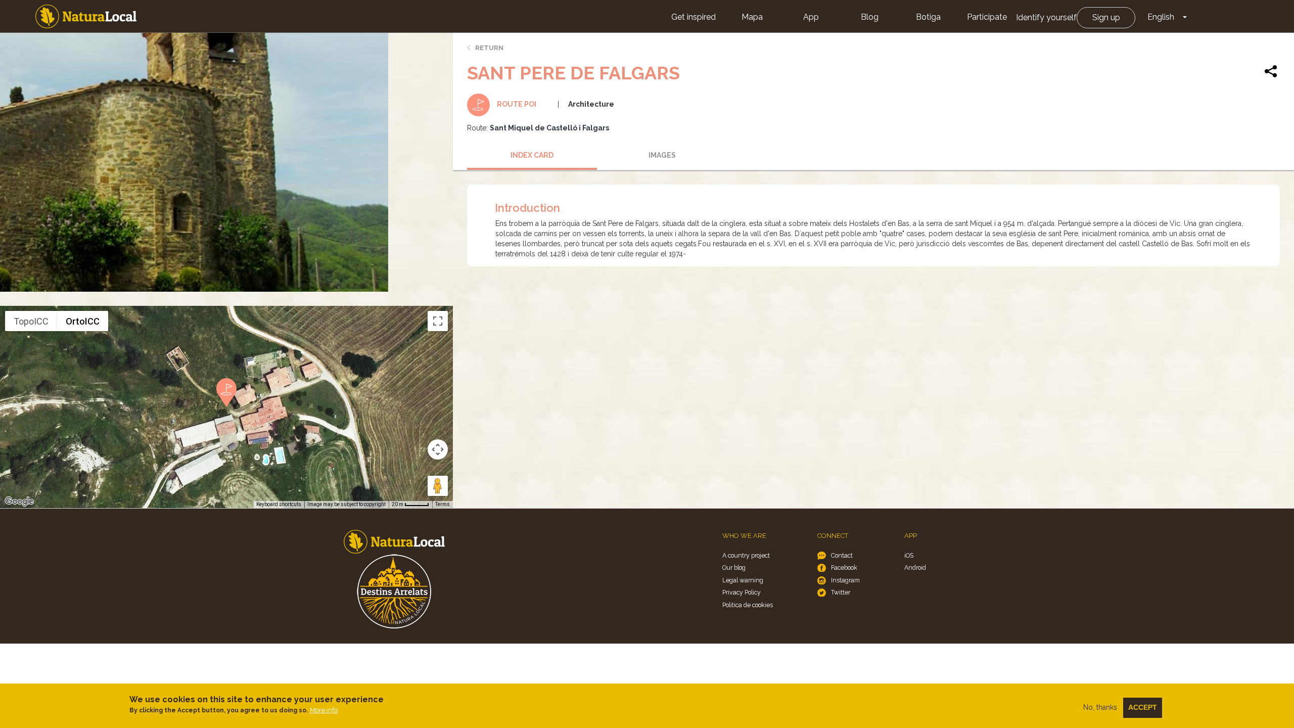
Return (489, 48)
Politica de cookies (747, 605)
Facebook (844, 567)
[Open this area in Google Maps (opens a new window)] (19, 501)
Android (915, 567)
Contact (842, 555)
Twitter (840, 592)
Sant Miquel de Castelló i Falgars (549, 128)
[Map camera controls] (438, 449)
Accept (1142, 707)
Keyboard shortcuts (278, 504)
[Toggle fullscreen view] (438, 321)
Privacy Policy (741, 592)
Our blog (734, 567)
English (1160, 17)
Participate (987, 17)
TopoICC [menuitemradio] (31, 321)
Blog (870, 17)
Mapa (752, 17)
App (811, 17)
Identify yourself (1046, 17)
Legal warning (742, 580)
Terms (442, 504)
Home (85, 16)
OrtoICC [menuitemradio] (83, 321)
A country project (746, 555)
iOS (908, 555)
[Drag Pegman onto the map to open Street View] (438, 486)
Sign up (1106, 17)
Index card (532, 155)
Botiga (928, 17)
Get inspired (693, 17)
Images (662, 155)
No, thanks (1100, 707)
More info (324, 710)
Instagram (845, 580)
